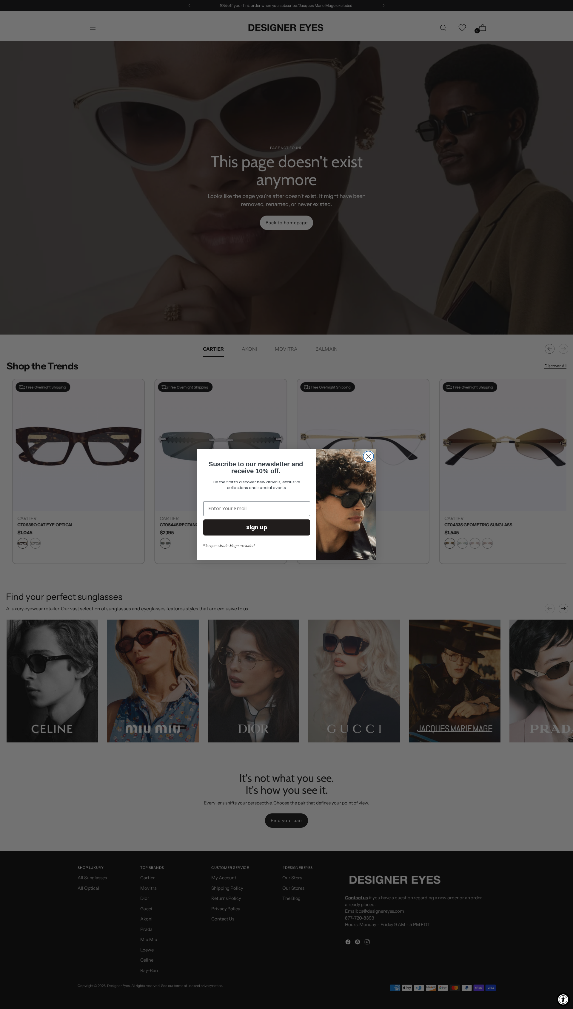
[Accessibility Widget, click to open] (563, 999)
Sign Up (256, 527)
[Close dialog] (368, 456)
